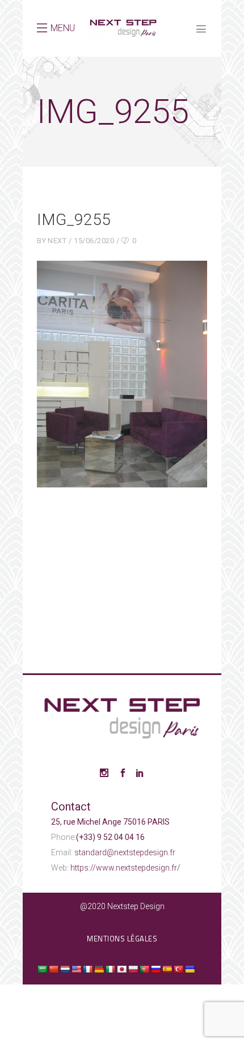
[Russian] (155, 969)
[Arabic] (42, 969)
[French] (87, 969)
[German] (99, 969)
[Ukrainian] (189, 969)
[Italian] (110, 969)
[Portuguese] (144, 969)
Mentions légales (122, 938)
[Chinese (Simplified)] (53, 969)
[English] (76, 969)
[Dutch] (65, 969)
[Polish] (133, 969)
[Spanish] (167, 969)
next (57, 240)
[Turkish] (178, 969)
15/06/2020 (94, 240)
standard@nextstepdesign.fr (124, 852)
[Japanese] (121, 969)
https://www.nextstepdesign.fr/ (125, 867)
